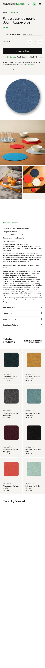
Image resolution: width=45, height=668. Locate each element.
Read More (31, 64)
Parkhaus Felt (14, 12)
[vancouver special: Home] (14, 4)
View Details (27, 34)
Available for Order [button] (22, 51)
